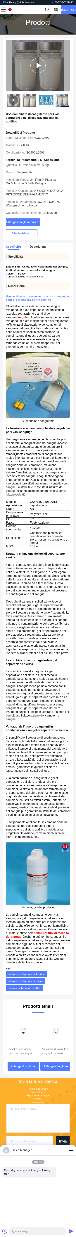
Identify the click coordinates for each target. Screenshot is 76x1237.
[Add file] (4, 1231)
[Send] (71, 1231)
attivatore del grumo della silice (26, 974)
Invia (63, 1141)
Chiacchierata (68, 10)
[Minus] (71, 1150)
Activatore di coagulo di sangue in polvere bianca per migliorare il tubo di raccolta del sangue (53, 1051)
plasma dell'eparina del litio (24, 988)
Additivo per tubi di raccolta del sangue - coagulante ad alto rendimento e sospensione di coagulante (19, 1051)
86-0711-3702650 (63, 2)
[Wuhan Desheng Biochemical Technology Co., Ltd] (15, 9)
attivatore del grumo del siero (25, 981)
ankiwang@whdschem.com (20, 2)
